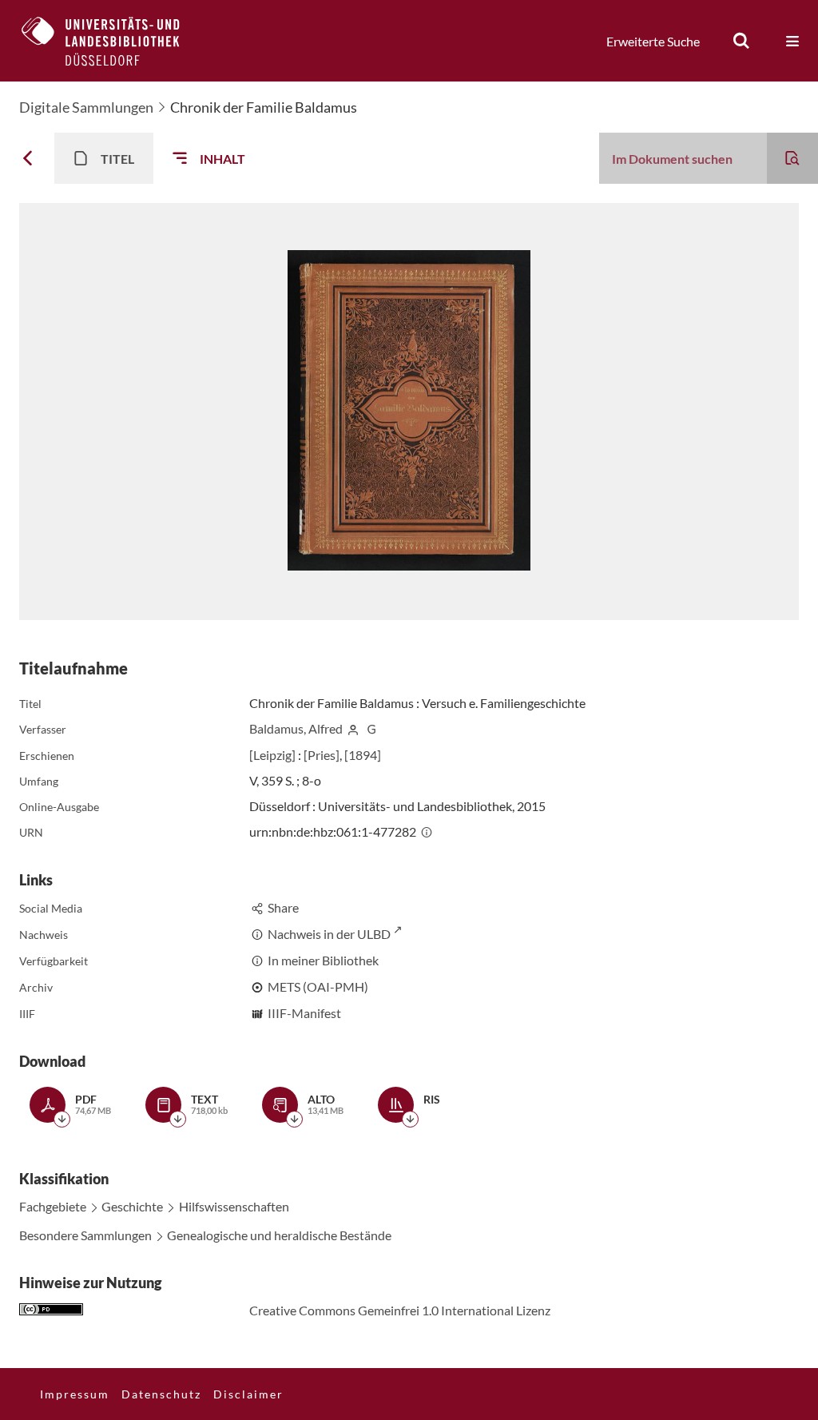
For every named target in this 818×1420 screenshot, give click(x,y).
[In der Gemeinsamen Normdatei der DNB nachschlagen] (371, 728)
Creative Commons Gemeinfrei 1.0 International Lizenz (399, 1310)
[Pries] (322, 754)
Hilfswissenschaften (234, 1206)
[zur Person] (353, 728)
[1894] (362, 754)
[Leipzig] (272, 754)
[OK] (741, 41)
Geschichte (132, 1206)
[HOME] (112, 41)
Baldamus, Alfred (296, 728)
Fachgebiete (52, 1206)
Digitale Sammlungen (86, 107)
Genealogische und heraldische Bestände (279, 1235)
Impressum (74, 1394)
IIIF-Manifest (304, 1012)
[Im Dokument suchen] (792, 158)
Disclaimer (248, 1394)
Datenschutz (161, 1394)
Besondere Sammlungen (85, 1235)
